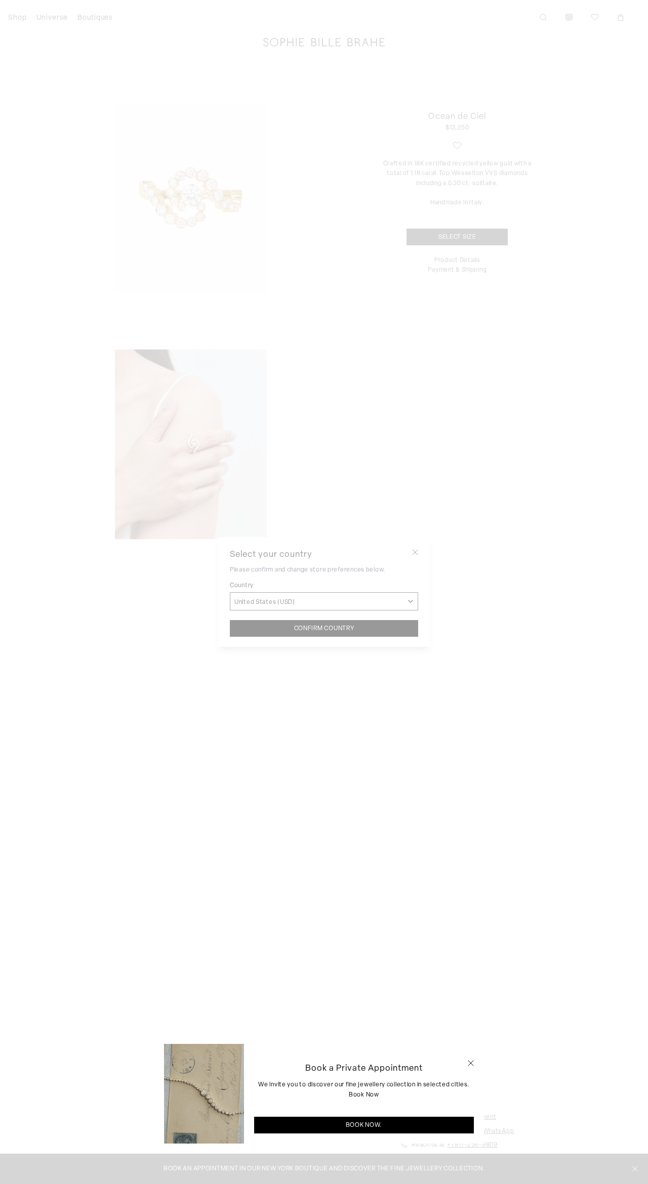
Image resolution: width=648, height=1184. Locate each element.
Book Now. (364, 1125)
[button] (471, 1063)
